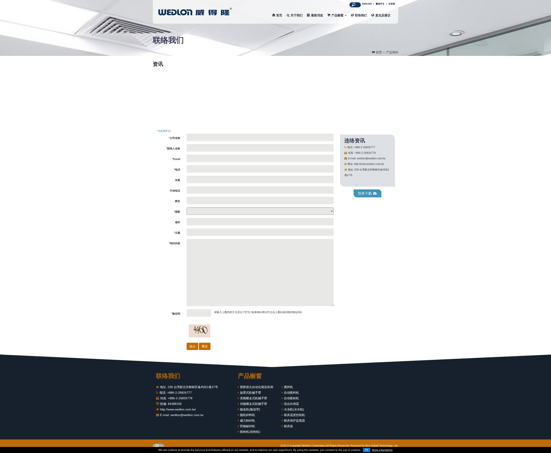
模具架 (288, 426)
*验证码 (175, 313)
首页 (279, 15)
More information (382, 449)
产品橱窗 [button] (337, 15)
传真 (177, 180)
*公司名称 (174, 138)
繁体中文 (380, 4)
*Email (176, 159)
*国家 (177, 211)
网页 (177, 201)
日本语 (391, 4)
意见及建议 (382, 15)
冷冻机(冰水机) (294, 409)
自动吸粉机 (291, 398)
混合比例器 (291, 403)
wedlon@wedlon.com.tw (186, 415)
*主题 (177, 232)
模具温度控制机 (294, 415)
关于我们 (297, 15)
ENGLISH (367, 4)
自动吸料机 (291, 392)
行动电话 (175, 190)
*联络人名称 (173, 148)
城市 (177, 222)
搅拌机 (288, 387)
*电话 (177, 169)
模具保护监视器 (294, 420)
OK (366, 449)
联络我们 (361, 15)
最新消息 (317, 15)
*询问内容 (174, 243)
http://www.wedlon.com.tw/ (178, 409)
